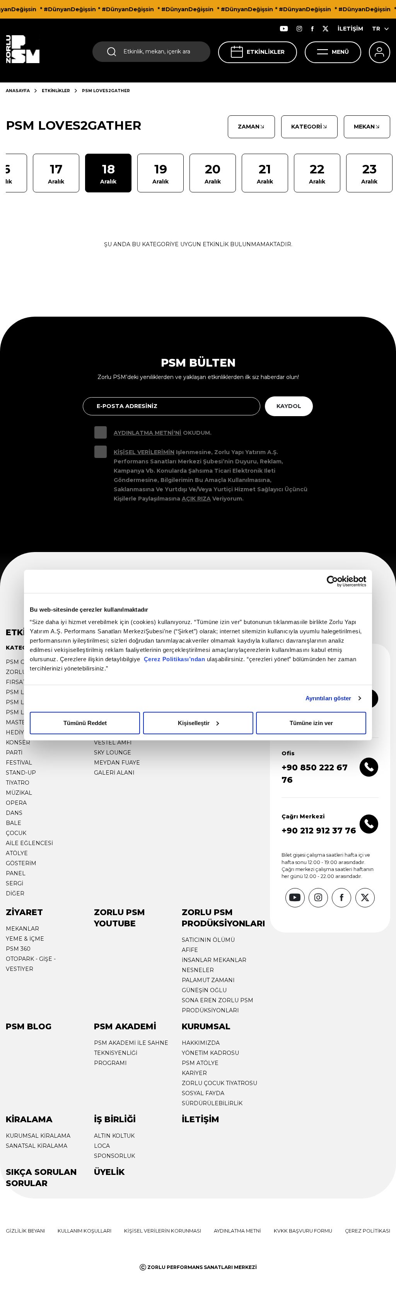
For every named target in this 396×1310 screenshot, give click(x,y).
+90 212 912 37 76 (319, 830)
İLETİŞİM (350, 28)
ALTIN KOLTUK (114, 1135)
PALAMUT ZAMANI (208, 980)
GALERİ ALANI (114, 772)
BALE (13, 823)
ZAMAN (248, 126)
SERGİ (14, 883)
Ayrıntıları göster (329, 698)
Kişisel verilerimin (144, 452)
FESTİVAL (19, 762)
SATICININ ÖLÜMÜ (208, 939)
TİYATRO (17, 782)
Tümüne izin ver (311, 722)
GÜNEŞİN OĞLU (204, 990)
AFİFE (190, 949)
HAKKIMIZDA (201, 1042)
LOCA (102, 1145)
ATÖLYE (17, 853)
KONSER (18, 742)
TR (376, 28)
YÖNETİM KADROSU (210, 1052)
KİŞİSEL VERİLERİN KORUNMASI (162, 1231)
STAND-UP (21, 772)
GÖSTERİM (21, 863)
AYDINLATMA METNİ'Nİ (147, 432)
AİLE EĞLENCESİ (29, 843)
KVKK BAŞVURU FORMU (303, 1231)
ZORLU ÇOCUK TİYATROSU (219, 1083)
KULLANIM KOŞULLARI (84, 1231)
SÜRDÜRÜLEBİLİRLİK (212, 1103)
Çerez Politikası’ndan (174, 658)
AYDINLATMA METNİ (237, 1231)
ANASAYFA (18, 90)
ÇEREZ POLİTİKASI (367, 1231)
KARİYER (194, 1073)
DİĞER (15, 893)
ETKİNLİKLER (266, 51)
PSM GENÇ (21, 661)
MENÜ (340, 51)
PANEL (16, 873)
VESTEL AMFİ (112, 742)
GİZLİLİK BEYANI (25, 1231)
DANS (14, 812)
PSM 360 (18, 948)
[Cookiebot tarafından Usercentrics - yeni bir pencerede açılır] (332, 581)
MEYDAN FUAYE (117, 762)
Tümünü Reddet (85, 722)
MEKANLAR (22, 928)
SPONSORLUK (114, 1155)
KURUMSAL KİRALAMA (38, 1135)
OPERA (16, 802)
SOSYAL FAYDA (203, 1093)
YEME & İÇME (25, 938)
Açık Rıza (196, 498)
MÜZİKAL (19, 792)
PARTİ (14, 752)
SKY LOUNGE (112, 752)
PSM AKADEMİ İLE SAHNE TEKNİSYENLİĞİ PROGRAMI (131, 1053)
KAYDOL (289, 406)
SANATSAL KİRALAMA (36, 1145)
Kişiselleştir (194, 722)
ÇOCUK (16, 833)
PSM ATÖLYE (200, 1063)
